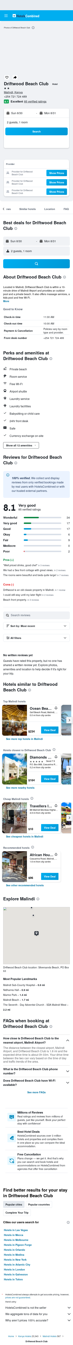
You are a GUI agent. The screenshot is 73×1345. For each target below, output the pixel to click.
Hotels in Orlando (14, 1249)
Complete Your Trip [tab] (17, 1212)
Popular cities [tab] (13, 1204)
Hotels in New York (15, 1259)
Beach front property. (21, 599)
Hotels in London (14, 1269)
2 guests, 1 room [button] (17, 122)
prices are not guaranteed (17, 1297)
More (6, 301)
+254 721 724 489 (15, 96)
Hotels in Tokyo (13, 1279)
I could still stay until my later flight (28, 594)
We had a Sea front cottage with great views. (34, 570)
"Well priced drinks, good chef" (26, 565)
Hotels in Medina (14, 1254)
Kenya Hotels (24, 1336)
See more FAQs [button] (36, 1092)
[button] (6, 16)
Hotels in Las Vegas (16, 1230)
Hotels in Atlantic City (17, 1264)
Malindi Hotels (50, 1336)
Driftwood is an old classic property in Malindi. (34, 590)
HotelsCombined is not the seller (25, 1308)
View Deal (50, 730)
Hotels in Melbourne (16, 1240)
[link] (24, 738)
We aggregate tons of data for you (26, 1314)
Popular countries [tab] (39, 1204)
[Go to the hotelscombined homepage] (26, 15)
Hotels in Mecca (13, 1235)
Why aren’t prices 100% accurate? (26, 1320)
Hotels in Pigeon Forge (18, 1245)
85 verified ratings (35, 101)
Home (11, 1336)
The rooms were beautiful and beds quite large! (36, 575)
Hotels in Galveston (16, 1274)
